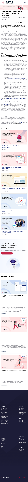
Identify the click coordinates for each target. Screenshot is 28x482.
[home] (7, 2)
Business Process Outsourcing (22, 413)
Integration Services (23, 410)
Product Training (22, 414)
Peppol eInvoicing (4, 423)
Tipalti (2, 444)
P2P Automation (4, 409)
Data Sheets (21, 441)
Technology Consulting (21, 409)
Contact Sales (7, 253)
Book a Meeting (22, 449)
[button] (25, 2)
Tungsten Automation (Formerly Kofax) (4, 439)
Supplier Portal (4, 412)
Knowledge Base (22, 442)
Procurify (3, 443)
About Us (21, 420)
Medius (2, 442)
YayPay (2, 447)
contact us (20, 122)
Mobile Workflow (4, 421)
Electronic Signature (5, 419)
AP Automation (4, 408)
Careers (22, 423)
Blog (20, 438)
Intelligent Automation (3, 414)
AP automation (6, 104)
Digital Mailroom (4, 420)
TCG (2, 446)
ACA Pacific (3, 449)
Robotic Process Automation (4, 417)
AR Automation (4, 411)
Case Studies (21, 439)
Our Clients (21, 421)
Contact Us (21, 450)
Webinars (21, 443)
